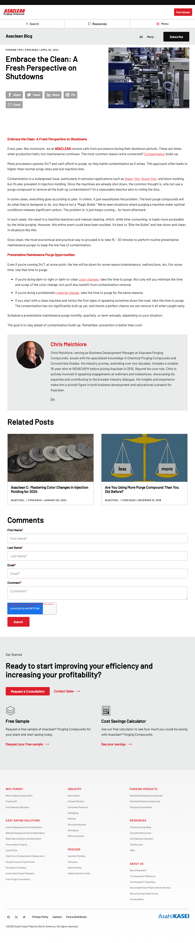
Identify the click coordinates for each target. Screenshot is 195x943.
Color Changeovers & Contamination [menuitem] (24, 827)
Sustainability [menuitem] (137, 899)
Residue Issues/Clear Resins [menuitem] (20, 861)
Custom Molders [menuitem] (76, 801)
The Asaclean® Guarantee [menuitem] (143, 881)
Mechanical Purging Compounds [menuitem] (146, 795)
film (137, 178)
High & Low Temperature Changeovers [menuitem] (25, 856)
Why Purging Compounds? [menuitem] (19, 795)
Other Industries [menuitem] (76, 836)
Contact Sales (64, 691)
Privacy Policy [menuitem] (40, 916)
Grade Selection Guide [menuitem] (79, 873)
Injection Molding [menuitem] (76, 856)
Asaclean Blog (19, 35)
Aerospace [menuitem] (73, 830)
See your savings (113, 744)
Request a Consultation (27, 691)
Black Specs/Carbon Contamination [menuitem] (23, 838)
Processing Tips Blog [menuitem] (140, 827)
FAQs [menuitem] (132, 850)
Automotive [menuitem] (74, 795)
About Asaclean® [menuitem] (138, 870)
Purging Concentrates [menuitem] (141, 807)
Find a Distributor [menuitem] (76, 916)
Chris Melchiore (69, 344)
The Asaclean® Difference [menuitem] (143, 876)
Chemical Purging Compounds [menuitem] (145, 801)
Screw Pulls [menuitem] (11, 850)
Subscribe (176, 36)
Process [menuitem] (74, 849)
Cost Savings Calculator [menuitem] (17, 807)
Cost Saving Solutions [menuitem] (23, 820)
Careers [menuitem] (57, 916)
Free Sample (183, 12)
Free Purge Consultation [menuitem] (18, 879)
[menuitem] (8, 917)
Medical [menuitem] (72, 818)
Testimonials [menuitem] (136, 844)
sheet (129, 178)
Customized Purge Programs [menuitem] (20, 873)
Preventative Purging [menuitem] (16, 844)
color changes (89, 279)
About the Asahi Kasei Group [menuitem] (144, 893)
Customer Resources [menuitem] (140, 833)
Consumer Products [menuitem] (78, 807)
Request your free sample (24, 744)
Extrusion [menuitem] (73, 861)
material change (67, 292)
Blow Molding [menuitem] (75, 867)
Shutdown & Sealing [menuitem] (16, 867)
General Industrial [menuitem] (77, 824)
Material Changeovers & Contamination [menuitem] (25, 833)
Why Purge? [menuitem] (14, 789)
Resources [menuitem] (138, 820)
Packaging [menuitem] (73, 812)
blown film (149, 178)
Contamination (154, 154)
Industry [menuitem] (75, 789)
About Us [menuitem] (137, 863)
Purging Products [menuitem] (143, 789)
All (141, 36)
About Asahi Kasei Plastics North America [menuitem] (150, 887)
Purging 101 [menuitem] (11, 801)
